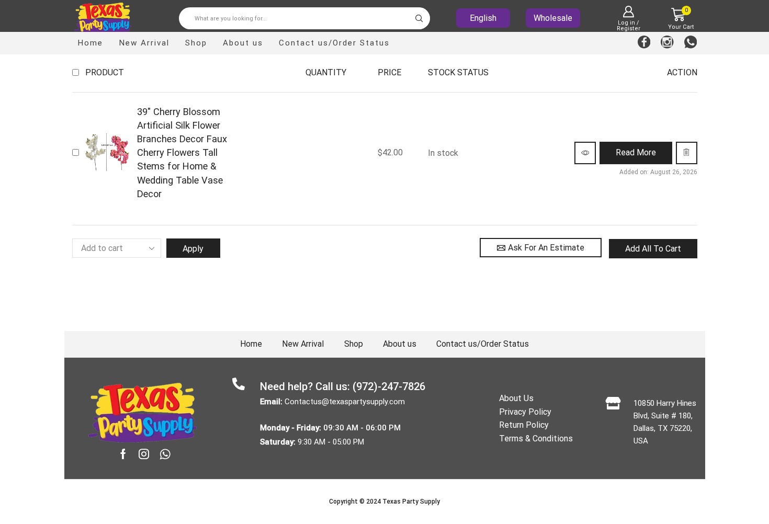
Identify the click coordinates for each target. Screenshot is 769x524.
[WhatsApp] (690, 43)
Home (90, 43)
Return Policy (524, 425)
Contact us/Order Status (334, 43)
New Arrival (144, 43)
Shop (196, 43)
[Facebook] (644, 43)
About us (243, 43)
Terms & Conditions (536, 438)
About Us (516, 398)
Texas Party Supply (411, 501)
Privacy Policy (525, 412)
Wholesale (553, 18)
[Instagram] (667, 43)
